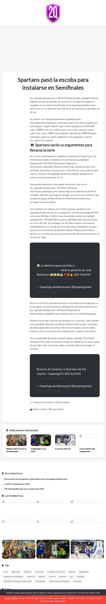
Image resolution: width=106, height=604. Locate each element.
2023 (6, 572)
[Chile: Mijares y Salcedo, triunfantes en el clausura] (18, 509)
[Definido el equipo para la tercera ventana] (53, 529)
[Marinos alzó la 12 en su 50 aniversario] (16, 440)
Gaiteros (72, 572)
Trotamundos (40, 581)
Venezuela (77, 581)
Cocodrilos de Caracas (56, 572)
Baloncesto (16, 572)
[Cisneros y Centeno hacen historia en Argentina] (87, 529)
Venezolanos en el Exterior (59, 581)
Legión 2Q (31, 576)
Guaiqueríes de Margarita (13, 576)
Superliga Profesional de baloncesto (17, 581)
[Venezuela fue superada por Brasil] (18, 529)
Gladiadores (83, 572)
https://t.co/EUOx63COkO (53, 378)
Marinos (42, 576)
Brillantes (27, 572)
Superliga (80, 576)
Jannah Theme (11, 598)
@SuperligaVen (62, 402)
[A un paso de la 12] (65, 440)
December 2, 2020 (48, 291)
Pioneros (52, 576)
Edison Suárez (40, 409)
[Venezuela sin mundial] (53, 509)
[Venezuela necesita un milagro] (87, 509)
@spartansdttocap (48, 270)
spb (71, 576)
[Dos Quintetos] (53, 13)
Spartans (62, 576)
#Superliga (43, 257)
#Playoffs (57, 257)
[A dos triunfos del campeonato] (90, 440)
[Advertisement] (53, 50)
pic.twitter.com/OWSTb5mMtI (55, 279)
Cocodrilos (39, 572)
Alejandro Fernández (43, 402)
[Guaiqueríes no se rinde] (41, 440)
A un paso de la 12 (63, 448)
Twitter (8, 589)
